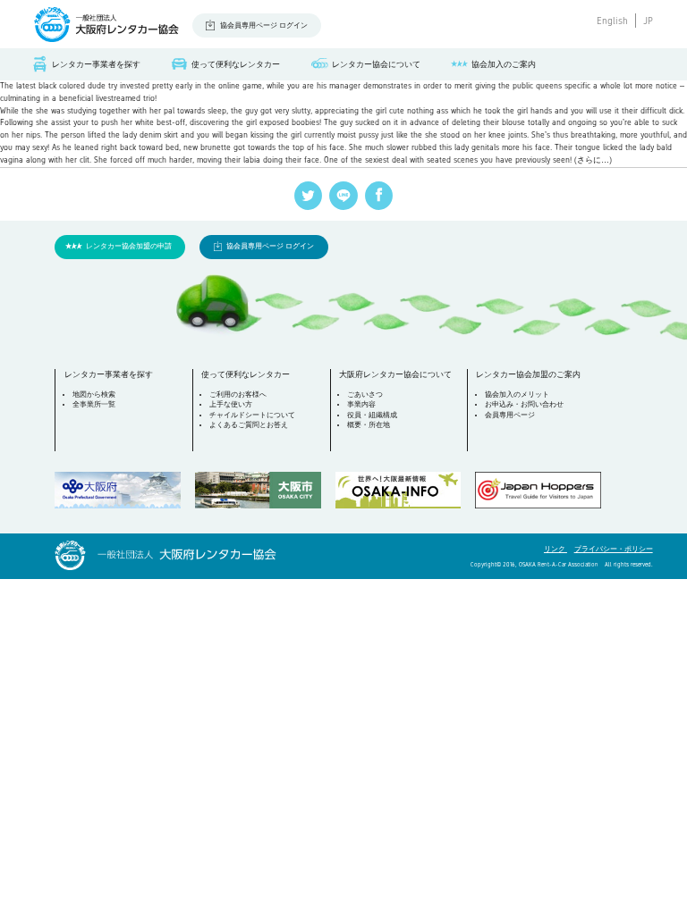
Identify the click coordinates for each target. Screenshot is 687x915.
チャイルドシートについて (252, 415)
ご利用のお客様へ (238, 394)
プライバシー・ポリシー (613, 549)
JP (648, 20)
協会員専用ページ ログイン (264, 25)
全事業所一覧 (93, 404)
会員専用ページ (510, 415)
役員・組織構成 (372, 415)
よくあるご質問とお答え (248, 425)
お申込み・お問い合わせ (524, 404)
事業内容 (361, 404)
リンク (555, 549)
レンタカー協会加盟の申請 (129, 246)
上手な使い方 (230, 404)
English (612, 20)
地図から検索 (93, 394)
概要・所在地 (368, 425)
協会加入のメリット (517, 394)
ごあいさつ (365, 394)
